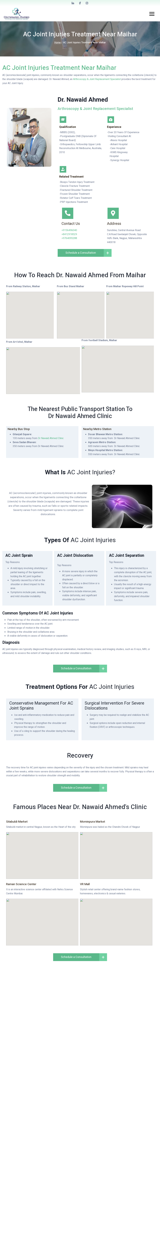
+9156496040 (69, 230)
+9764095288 (69, 238)
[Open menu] (151, 14)
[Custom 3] (87, 3)
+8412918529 (69, 234)
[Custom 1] (73, 3)
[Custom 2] (80, 3)
